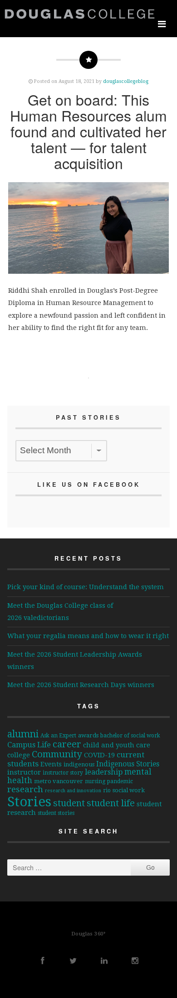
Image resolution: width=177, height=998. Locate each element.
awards (88, 735)
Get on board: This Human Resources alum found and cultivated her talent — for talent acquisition (88, 131)
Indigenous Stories (127, 764)
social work (129, 790)
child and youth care (116, 745)
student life (111, 803)
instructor (24, 772)
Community (57, 754)
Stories (29, 801)
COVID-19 (99, 755)
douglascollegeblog (125, 81)
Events (51, 764)
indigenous (79, 764)
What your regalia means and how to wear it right (88, 635)
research (25, 790)
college (18, 755)
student (69, 803)
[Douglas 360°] (81, 13)
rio (107, 790)
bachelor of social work (130, 735)
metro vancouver (58, 781)
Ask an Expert (58, 735)
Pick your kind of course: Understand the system (85, 587)
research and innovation (73, 791)
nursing (95, 781)
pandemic (120, 781)
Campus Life (29, 745)
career (67, 744)
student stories (56, 813)
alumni (23, 734)
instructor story (63, 773)
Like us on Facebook (88, 484)
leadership (104, 772)
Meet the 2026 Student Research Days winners (80, 684)
